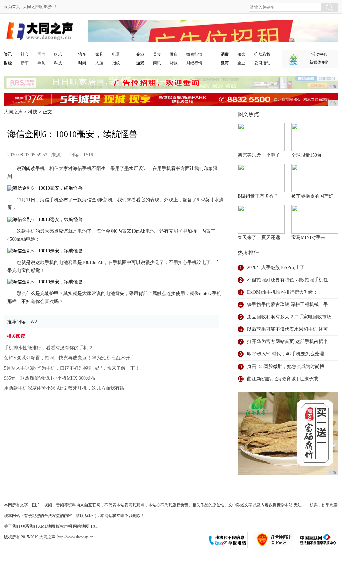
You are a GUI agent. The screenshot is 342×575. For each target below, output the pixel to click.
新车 (25, 63)
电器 (116, 54)
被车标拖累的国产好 (312, 196)
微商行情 (194, 54)
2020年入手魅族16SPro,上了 (276, 267)
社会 (25, 54)
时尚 (82, 63)
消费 (225, 54)
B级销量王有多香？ (258, 196)
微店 (174, 54)
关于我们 (12, 526)
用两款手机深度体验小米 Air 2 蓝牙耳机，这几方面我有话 (64, 388)
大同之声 (13, 111)
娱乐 (58, 54)
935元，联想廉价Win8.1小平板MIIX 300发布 (49, 378)
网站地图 (81, 526)
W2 (33, 321)
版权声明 (64, 526)
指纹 (116, 63)
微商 (225, 63)
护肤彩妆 (262, 54)
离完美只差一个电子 (259, 155)
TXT (94, 526)
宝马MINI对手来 (308, 237)
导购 (41, 63)
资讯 (8, 54)
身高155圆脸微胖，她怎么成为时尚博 (285, 366)
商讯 (157, 63)
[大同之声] (39, 25)
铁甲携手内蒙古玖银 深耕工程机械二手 (287, 304)
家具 (99, 54)
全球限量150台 (306, 155)
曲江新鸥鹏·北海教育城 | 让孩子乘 (282, 378)
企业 (140, 54)
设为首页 (12, 6)
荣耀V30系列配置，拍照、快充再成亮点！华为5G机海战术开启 (69, 358)
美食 (157, 54)
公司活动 (262, 63)
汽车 (82, 54)
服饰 (241, 54)
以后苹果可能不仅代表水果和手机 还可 (287, 329)
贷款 (174, 63)
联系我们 (29, 526)
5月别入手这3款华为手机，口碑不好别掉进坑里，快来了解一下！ (72, 368)
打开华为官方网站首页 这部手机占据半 (287, 341)
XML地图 (46, 526)
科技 (58, 63)
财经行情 (194, 63)
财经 (8, 63)
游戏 (140, 63)
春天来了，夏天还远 (259, 237)
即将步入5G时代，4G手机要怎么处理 (285, 353)
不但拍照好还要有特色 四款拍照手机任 (287, 279)
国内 (41, 54)
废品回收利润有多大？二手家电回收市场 (289, 316)
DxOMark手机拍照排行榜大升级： (282, 292)
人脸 (99, 63)
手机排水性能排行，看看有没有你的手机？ (48, 347)
